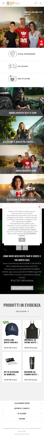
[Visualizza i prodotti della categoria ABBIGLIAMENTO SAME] (22, 159)
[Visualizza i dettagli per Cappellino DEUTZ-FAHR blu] (11, 329)
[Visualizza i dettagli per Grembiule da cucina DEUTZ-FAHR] (32, 329)
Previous (19, 247)
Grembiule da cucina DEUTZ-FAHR (30, 341)
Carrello (36, 2)
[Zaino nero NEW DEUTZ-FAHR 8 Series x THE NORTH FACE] (40, 207)
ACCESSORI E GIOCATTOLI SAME (22, 199)
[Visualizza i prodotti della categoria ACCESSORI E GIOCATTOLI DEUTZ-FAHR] (22, 130)
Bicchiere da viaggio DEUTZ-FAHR (30, 373)
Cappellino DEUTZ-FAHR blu (11, 341)
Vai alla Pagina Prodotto (22, 288)
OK (22, 240)
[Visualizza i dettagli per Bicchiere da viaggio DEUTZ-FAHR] (32, 361)
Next (25, 247)
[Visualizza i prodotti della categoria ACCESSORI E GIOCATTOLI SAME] (22, 188)
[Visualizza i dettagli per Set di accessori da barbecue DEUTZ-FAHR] (11, 361)
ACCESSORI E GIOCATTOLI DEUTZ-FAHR (21, 141)
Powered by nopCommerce (22, 434)
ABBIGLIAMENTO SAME (26, 170)
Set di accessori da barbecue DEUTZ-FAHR (11, 373)
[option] (22, 27)
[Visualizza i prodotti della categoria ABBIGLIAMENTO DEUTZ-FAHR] (22, 101)
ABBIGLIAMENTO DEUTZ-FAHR (23, 112)
